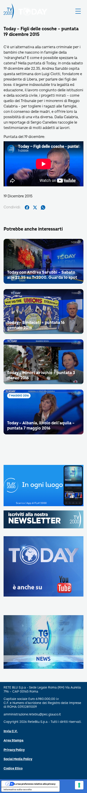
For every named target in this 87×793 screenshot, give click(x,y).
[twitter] (35, 207)
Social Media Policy (18, 759)
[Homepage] (9, 11)
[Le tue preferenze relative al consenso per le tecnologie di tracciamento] (79, 785)
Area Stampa (13, 740)
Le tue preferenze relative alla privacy (35, 783)
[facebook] (27, 207)
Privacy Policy (14, 750)
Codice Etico (13, 768)
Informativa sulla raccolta (18, 789)
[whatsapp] (43, 207)
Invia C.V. (11, 731)
